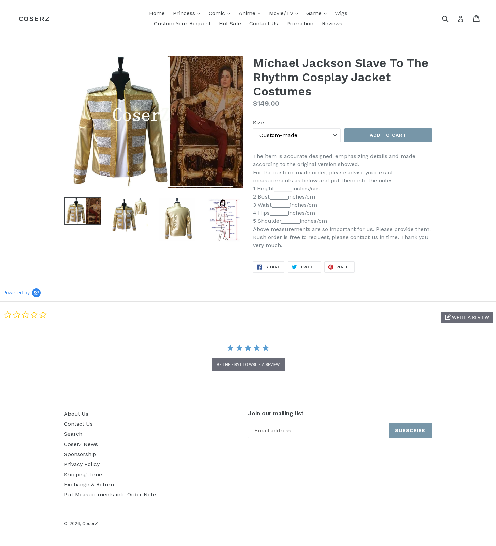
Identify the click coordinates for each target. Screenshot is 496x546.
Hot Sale (230, 23)
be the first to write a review (248, 364)
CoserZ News (81, 444)
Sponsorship (80, 454)
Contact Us (263, 23)
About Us (76, 414)
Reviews (332, 23)
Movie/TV (285, 13)
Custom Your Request (182, 23)
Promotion (299, 23)
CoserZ (34, 18)
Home (157, 13)
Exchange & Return (89, 484)
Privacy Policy (82, 464)
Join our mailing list (276, 413)
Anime (251, 13)
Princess (188, 13)
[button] (467, 317)
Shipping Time (83, 474)
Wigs (341, 13)
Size (258, 122)
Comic (221, 13)
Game (318, 13)
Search (73, 434)
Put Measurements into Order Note (110, 494)
